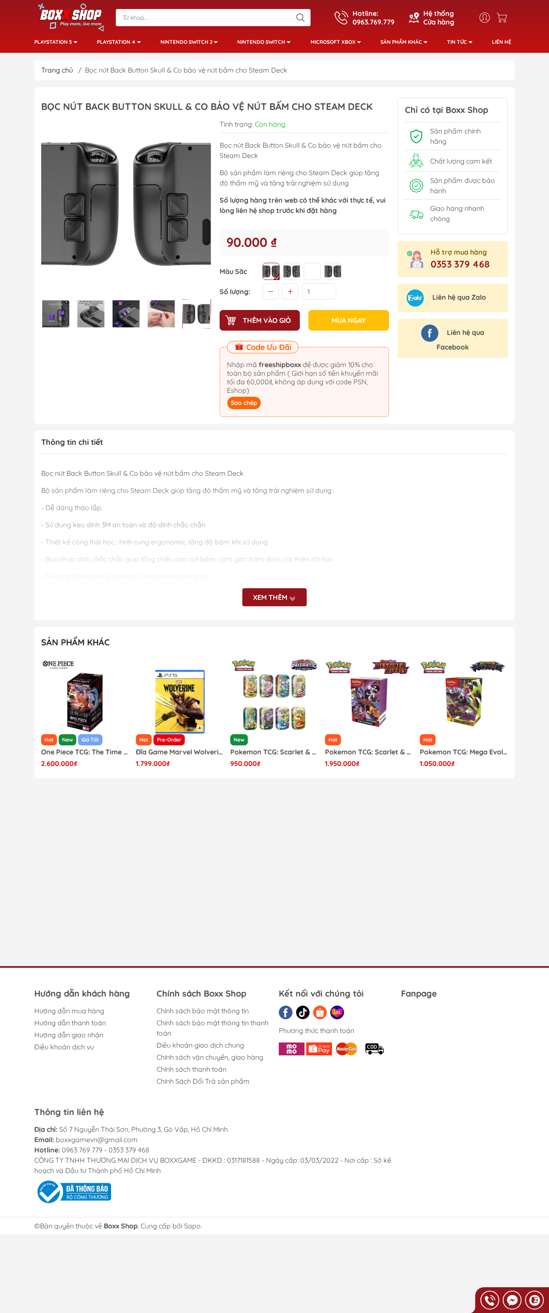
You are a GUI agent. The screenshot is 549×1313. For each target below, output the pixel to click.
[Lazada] (337, 1012)
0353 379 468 (460, 264)
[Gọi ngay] (489, 1300)
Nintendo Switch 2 (186, 42)
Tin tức (457, 42)
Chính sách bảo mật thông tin (203, 1010)
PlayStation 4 (116, 42)
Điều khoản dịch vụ (64, 1046)
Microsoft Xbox (333, 42)
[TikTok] (303, 1012)
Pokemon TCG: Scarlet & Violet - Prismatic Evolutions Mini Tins (274, 752)
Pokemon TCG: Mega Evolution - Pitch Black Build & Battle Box (463, 752)
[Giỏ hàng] (504, 17)
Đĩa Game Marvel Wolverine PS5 (180, 752)
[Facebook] (286, 1012)
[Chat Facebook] (512, 1300)
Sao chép (244, 403)
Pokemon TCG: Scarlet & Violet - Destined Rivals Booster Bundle (369, 752)
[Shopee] (320, 1012)
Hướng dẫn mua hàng (69, 1010)
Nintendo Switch (261, 42)
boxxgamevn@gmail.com (97, 1139)
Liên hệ (501, 42)
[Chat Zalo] (534, 1300)
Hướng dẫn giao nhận (68, 1034)
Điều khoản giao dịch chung (200, 1045)
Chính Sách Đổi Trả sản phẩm (203, 1081)
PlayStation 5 (53, 42)
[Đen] (271, 271)
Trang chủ (57, 70)
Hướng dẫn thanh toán (70, 1022)
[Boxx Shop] (70, 16)
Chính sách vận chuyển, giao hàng (210, 1057)
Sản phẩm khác (401, 42)
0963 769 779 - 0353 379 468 (105, 1150)
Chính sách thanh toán (191, 1069)
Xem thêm (271, 597)
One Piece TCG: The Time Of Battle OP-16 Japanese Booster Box (85, 752)
